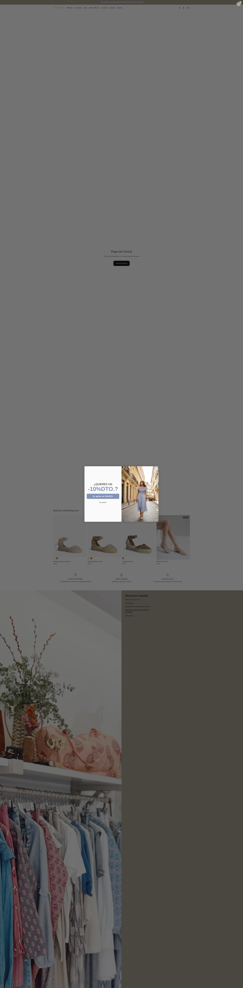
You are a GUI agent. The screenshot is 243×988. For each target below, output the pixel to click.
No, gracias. (103, 502)
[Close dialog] (156, 468)
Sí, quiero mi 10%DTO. (103, 496)
